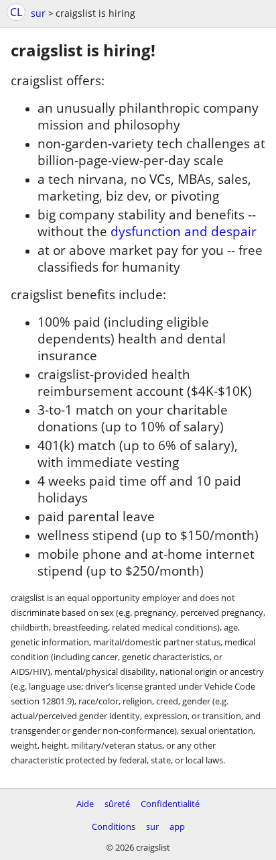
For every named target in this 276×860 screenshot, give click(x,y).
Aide (85, 804)
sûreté (117, 804)
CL (16, 12)
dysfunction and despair (184, 231)
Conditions (113, 826)
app (177, 826)
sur (38, 13)
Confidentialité (170, 804)
